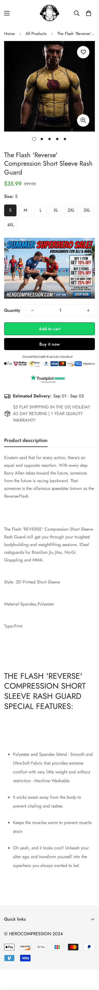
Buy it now (49, 344)
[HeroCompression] (49, 13)
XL (56, 210)
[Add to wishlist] (83, 52)
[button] (88, 13)
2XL (71, 210)
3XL (86, 210)
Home (9, 34)
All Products (36, 34)
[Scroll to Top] (89, 960)
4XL (10, 225)
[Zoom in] (83, 120)
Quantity (12, 310)
